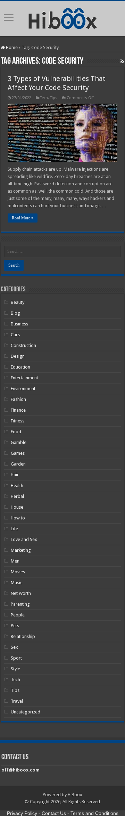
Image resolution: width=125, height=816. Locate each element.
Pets (15, 625)
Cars (15, 334)
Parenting (20, 604)
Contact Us (54, 813)
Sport (16, 658)
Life (14, 528)
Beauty (17, 302)
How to (18, 517)
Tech (44, 98)
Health (17, 485)
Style (15, 668)
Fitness (17, 420)
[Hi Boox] (62, 17)
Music (16, 582)
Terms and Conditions (94, 813)
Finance (18, 410)
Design (18, 356)
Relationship (23, 636)
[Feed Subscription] (122, 61)
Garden (18, 464)
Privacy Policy (22, 813)
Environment (23, 388)
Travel (17, 701)
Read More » (22, 218)
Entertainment (24, 377)
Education (20, 367)
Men (15, 561)
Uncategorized (25, 711)
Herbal (17, 496)
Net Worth (21, 593)
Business (19, 323)
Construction (23, 345)
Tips (53, 98)
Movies (18, 571)
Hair (15, 474)
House (17, 507)
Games (18, 453)
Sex (14, 647)
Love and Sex (24, 539)
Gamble (18, 442)
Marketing (21, 550)
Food (16, 431)
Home (11, 47)
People (18, 614)
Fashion (18, 399)
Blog (15, 313)
